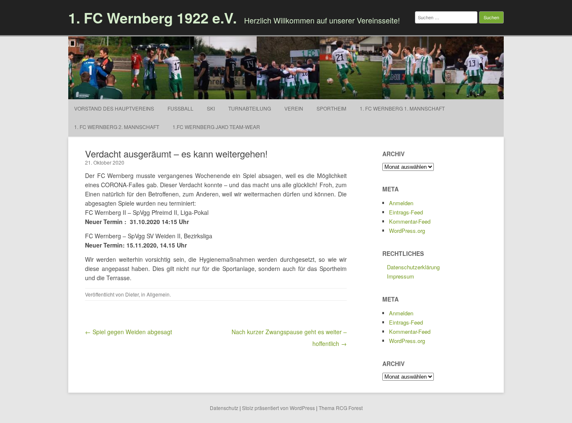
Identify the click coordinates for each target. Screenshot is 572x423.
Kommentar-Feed (409, 221)
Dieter (132, 294)
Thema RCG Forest (341, 407)
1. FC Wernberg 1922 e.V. (152, 18)
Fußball (180, 108)
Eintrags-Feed (406, 212)
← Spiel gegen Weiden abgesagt (128, 332)
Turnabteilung (249, 108)
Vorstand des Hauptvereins (114, 108)
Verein (293, 108)
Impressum (400, 276)
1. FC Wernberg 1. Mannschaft (402, 108)
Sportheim (331, 108)
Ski (211, 108)
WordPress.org (407, 231)
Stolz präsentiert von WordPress (278, 407)
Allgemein (158, 294)
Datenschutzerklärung (413, 267)
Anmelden (401, 203)
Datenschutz (224, 407)
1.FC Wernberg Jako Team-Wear (216, 126)
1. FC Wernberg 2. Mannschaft (116, 126)
